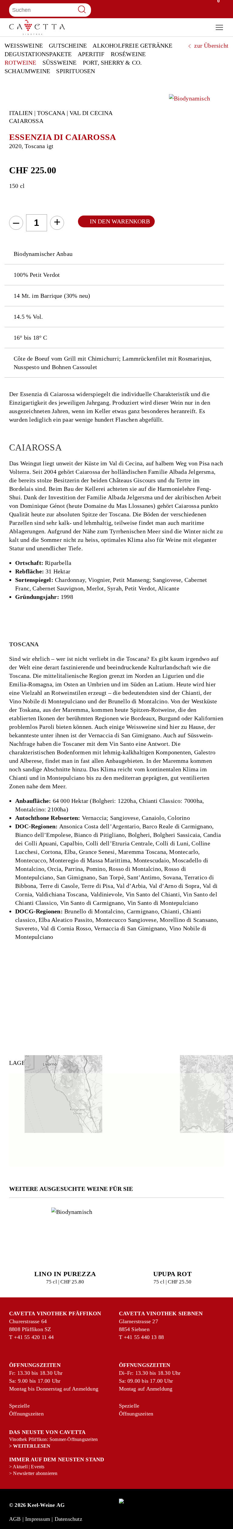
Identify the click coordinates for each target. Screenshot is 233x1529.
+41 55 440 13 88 (130, 1337)
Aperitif (91, 54)
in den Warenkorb (120, 221)
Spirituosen (75, 71)
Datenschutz (68, 1519)
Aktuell (20, 1466)
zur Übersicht (210, 45)
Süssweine (59, 62)
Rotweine (20, 62)
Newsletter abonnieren (35, 1473)
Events (37, 1466)
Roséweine (128, 54)
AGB (15, 1519)
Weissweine (24, 45)
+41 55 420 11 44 (21, 1337)
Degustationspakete (38, 54)
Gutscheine (68, 45)
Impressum (37, 1519)
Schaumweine (27, 71)
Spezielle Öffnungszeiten (16, 1410)
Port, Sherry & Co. (112, 62)
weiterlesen (31, 1446)
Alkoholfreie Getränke (132, 45)
